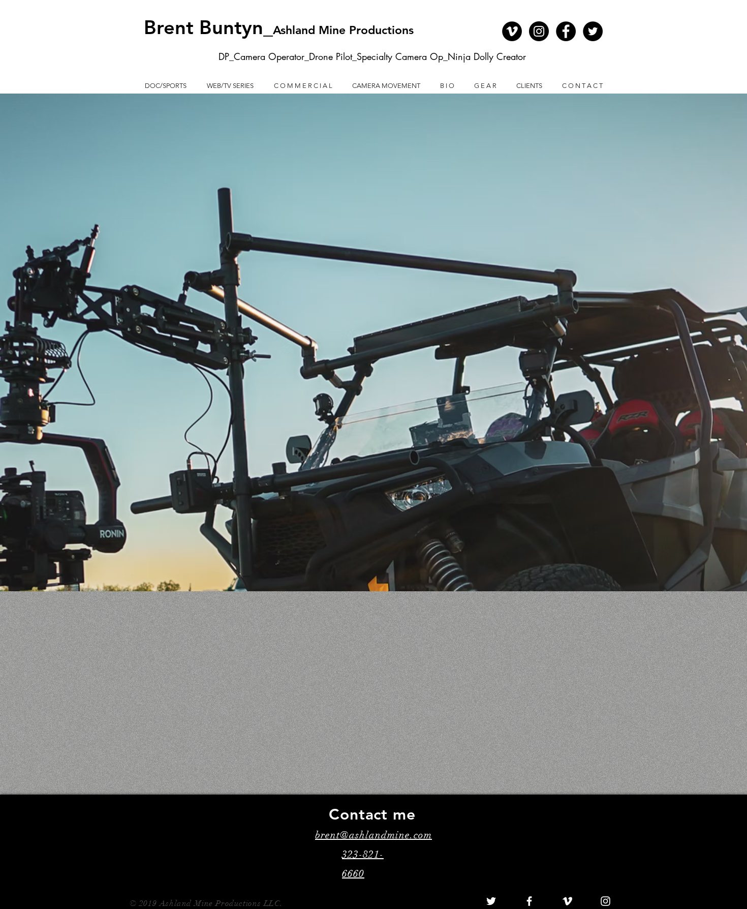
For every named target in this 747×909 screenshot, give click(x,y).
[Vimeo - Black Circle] (512, 31)
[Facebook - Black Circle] (566, 31)
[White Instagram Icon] (605, 901)
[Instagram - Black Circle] (539, 31)
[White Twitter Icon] (491, 901)
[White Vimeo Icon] (567, 901)
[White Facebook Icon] (529, 901)
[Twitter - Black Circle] (593, 31)
